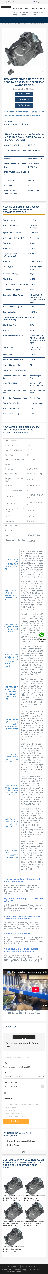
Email (6, 1053)
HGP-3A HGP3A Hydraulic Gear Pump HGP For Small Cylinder (11, 855)
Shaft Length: (9, 220)
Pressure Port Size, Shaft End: (14, 377)
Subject (7, 1073)
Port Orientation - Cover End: (15, 152)
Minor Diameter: (10, 226)
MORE (23, 1152)
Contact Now (24, 94)
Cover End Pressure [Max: (15, 398)
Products (11, 23)
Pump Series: (10, 180)
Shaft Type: (8, 347)
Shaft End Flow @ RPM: (13, 360)
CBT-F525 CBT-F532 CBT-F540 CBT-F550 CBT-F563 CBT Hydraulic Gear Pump (11, 693)
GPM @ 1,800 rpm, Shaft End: (15, 174)
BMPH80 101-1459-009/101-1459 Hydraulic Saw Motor (11, 822)
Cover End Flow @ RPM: (14, 238)
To (6, 1063)
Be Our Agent (24, 105)
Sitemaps (32, 1267)
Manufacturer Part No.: (13, 336)
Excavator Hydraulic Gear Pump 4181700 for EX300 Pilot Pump (11, 564)
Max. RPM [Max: (10, 383)
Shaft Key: (7, 279)
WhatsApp (24, 99)
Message (7, 1099)
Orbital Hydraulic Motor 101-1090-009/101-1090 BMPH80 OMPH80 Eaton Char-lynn (11, 660)
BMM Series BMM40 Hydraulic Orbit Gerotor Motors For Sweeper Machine (11, 790)
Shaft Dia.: (8, 243)
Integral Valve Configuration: (10, 192)
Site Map (24, 1267)
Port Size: (8, 185)
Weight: (6, 330)
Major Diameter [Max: (13, 409)
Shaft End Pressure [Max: (14, 370)
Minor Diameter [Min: (13, 414)
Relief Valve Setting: (12, 290)
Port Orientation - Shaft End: (15, 165)
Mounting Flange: (11, 274)
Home (4, 23)
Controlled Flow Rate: (13, 295)
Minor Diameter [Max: (13, 365)
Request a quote (14, 2)
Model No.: (8, 249)
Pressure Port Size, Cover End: (15, 391)
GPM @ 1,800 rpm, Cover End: (16, 284)
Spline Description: (12, 233)
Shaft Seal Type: (10, 325)
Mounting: (7, 261)
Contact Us (15, 1267)
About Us (6, 1267)
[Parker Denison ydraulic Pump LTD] (6, 7)
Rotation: (8, 159)
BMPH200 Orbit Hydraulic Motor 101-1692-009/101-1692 (11, 628)
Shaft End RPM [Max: (12, 403)
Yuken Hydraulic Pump (24, 23)
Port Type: (7, 354)
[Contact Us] (42, 637)
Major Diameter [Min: (13, 307)
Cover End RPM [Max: (13, 145)
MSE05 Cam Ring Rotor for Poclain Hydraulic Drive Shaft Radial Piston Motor (11, 725)
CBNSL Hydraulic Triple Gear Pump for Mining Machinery (11, 758)
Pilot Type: (8, 267)
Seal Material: (9, 312)
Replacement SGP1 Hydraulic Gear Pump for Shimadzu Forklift (11, 595)
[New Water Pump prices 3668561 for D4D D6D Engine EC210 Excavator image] (24, 51)
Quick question (11, 1082)
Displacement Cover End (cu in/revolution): (16, 318)
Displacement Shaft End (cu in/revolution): (16, 255)
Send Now (15, 1121)
